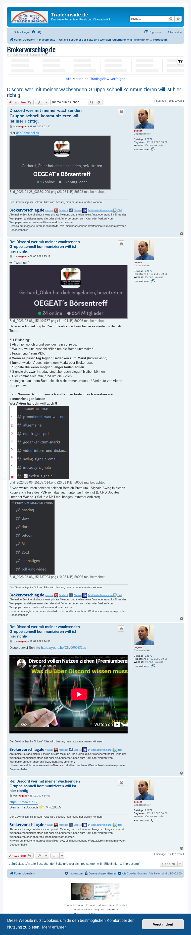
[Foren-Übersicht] (29, 16)
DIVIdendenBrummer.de (100, 210)
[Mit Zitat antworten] (121, 112)
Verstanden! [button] (163, 924)
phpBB (82, 905)
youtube (49, 210)
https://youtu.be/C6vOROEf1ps (63, 647)
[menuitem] (36, 32)
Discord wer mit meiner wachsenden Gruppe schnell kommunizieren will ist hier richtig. (94, 92)
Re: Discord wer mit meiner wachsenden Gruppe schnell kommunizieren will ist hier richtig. (44, 246)
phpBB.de (113, 909)
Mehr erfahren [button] (54, 927)
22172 (148, 139)
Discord (78, 210)
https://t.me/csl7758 (23, 802)
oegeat (138, 130)
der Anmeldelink (27, 133)
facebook (63, 210)
